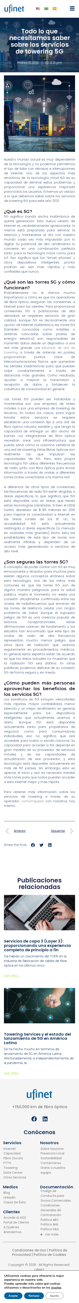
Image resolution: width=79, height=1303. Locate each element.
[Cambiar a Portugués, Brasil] (46, 9)
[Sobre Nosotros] (56, 1149)
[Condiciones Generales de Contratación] (56, 1210)
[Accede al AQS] (19, 1217)
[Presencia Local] (56, 1153)
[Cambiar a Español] (54, 9)
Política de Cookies (50, 1254)
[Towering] (14, 1168)
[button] (71, 8)
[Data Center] (14, 1172)
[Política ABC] (56, 1220)
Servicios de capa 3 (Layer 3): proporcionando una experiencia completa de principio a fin (37, 945)
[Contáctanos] (56, 1163)
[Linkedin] (14, 1197)
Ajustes (54, 1296)
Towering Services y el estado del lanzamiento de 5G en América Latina (37, 1038)
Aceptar (13, 1296)
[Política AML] (56, 1224)
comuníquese (32, 801)
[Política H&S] (56, 1229)
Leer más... (11, 975)
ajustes (56, 1288)
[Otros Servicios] (14, 1177)
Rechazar (34, 1296)
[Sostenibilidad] (56, 1158)
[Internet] (14, 1149)
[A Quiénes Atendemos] (19, 1230)
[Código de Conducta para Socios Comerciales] (56, 1196)
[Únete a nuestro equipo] (56, 1170)
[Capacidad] (14, 1153)
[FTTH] (14, 1163)
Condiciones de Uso (29, 1250)
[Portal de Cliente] (19, 1222)
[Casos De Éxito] (14, 1202)
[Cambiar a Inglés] (38, 9)
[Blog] (14, 1192)
